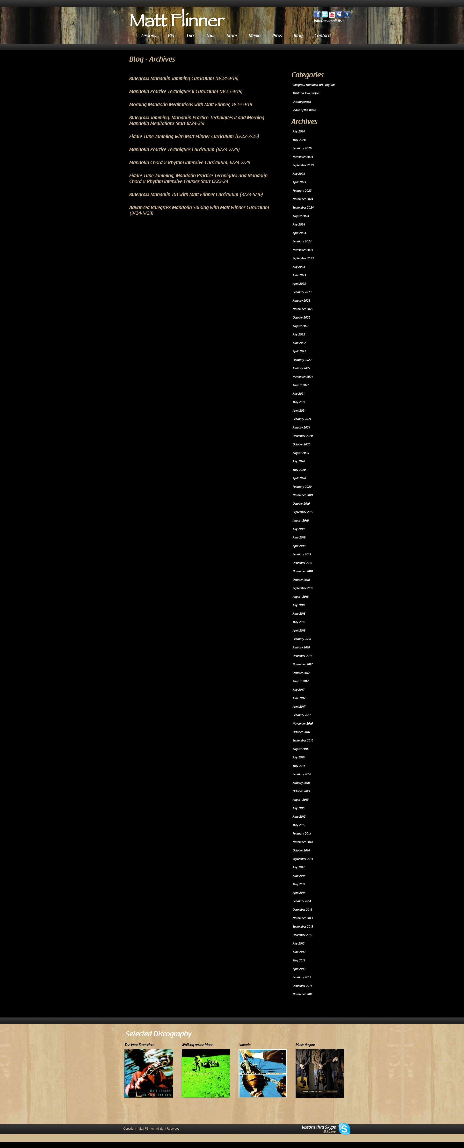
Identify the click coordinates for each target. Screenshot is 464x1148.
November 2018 (303, 571)
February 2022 (302, 360)
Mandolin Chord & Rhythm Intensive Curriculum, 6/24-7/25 (189, 163)
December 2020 (303, 436)
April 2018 (299, 630)
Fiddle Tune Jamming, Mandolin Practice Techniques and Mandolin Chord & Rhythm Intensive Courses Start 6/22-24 (198, 178)
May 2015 (299, 825)
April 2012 (299, 969)
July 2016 (298, 757)
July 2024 (299, 224)
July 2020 (299, 461)
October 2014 (301, 850)
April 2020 (299, 478)
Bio (171, 35)
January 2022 (301, 368)
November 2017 (303, 664)
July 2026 (299, 131)
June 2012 (299, 952)
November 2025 (303, 157)
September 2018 (303, 588)
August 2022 (301, 326)
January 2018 (301, 647)
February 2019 (302, 554)
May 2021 (299, 402)
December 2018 (302, 563)
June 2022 (299, 343)
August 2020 (301, 453)
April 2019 (299, 546)
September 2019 (303, 512)
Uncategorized (302, 101)
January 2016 (301, 783)
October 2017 (301, 673)
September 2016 (303, 740)
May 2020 (299, 470)
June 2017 (299, 698)
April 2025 (299, 182)
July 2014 (298, 867)
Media (255, 35)
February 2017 (302, 715)
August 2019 (301, 520)
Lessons (148, 35)
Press (277, 35)
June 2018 (299, 613)
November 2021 (303, 376)
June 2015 (299, 816)
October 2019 (301, 503)
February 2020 (302, 486)
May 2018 (299, 622)
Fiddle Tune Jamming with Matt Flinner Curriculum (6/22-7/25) (194, 136)
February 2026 (302, 148)
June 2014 (299, 876)
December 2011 (302, 986)
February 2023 (302, 292)
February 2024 (302, 241)
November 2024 (303, 199)
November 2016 (303, 723)
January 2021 (301, 427)
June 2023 (299, 275)
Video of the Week (304, 110)
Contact (322, 35)
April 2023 (299, 283)
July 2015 (298, 808)
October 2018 (301, 579)
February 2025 (302, 190)
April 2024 (299, 233)
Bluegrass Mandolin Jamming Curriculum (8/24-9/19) (184, 78)
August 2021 (301, 385)
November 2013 (303, 918)
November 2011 (302, 994)
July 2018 (298, 605)
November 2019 (303, 495)
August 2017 (301, 681)
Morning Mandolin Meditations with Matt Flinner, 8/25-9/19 (190, 105)
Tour (210, 35)
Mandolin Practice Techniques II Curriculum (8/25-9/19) (186, 91)
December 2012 (302, 935)
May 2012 (299, 960)
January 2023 (301, 300)
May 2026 (299, 140)
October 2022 (301, 317)
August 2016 (301, 749)
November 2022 (303, 309)
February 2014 (302, 901)
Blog (298, 35)
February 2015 (302, 833)
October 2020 (301, 444)
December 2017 (302, 656)
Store (232, 35)
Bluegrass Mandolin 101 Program (314, 85)
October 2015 (301, 791)
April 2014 (299, 892)
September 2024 (303, 207)
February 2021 (302, 419)
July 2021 (298, 393)
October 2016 (301, 732)
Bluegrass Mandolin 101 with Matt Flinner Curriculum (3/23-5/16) (196, 194)
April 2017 (299, 706)
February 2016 (302, 774)
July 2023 (299, 267)
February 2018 (302, 639)
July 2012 (298, 943)
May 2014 (299, 884)
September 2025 (303, 165)
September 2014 (303, 859)
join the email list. (329, 21)
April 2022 (299, 351)
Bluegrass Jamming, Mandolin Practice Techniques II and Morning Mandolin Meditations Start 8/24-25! (196, 120)
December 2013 (302, 909)
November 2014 (303, 842)
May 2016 (299, 766)
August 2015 (301, 799)
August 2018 (301, 596)
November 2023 (303, 250)
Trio (190, 35)
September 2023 (303, 258)
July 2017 (298, 689)
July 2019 (298, 529)
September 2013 (303, 926)
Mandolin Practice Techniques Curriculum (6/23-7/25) (184, 150)
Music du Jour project (306, 93)
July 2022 (299, 334)
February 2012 (302, 977)
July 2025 (299, 173)
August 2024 (301, 216)
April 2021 (299, 410)
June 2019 (299, 537)
